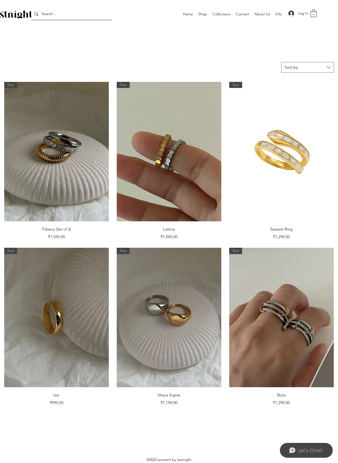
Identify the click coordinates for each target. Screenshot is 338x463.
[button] (221, 14)
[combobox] (307, 67)
